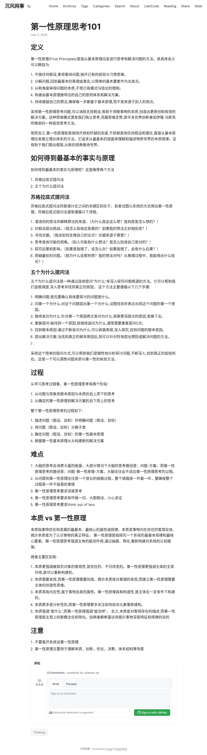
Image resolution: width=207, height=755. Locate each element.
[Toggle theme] (29, 6)
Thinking (39, 732)
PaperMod (121, 748)
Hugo (109, 748)
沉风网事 (14, 6)
